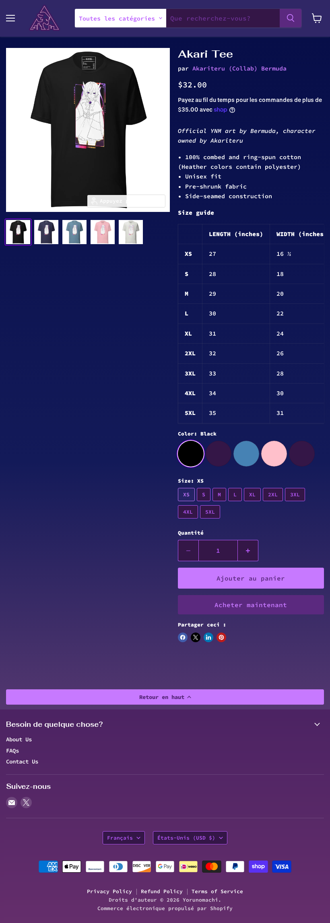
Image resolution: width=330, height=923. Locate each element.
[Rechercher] (290, 18)
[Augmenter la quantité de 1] (248, 550)
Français (120, 837)
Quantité (191, 533)
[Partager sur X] (195, 637)
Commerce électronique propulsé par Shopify (165, 908)
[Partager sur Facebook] (183, 637)
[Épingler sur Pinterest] (221, 637)
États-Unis (186, 837)
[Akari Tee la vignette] (18, 232)
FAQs (12, 750)
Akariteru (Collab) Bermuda (239, 68)
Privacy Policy (109, 891)
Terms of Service (217, 891)
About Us (19, 739)
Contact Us (22, 761)
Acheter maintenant (250, 605)
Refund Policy (162, 891)
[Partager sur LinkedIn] (208, 637)
